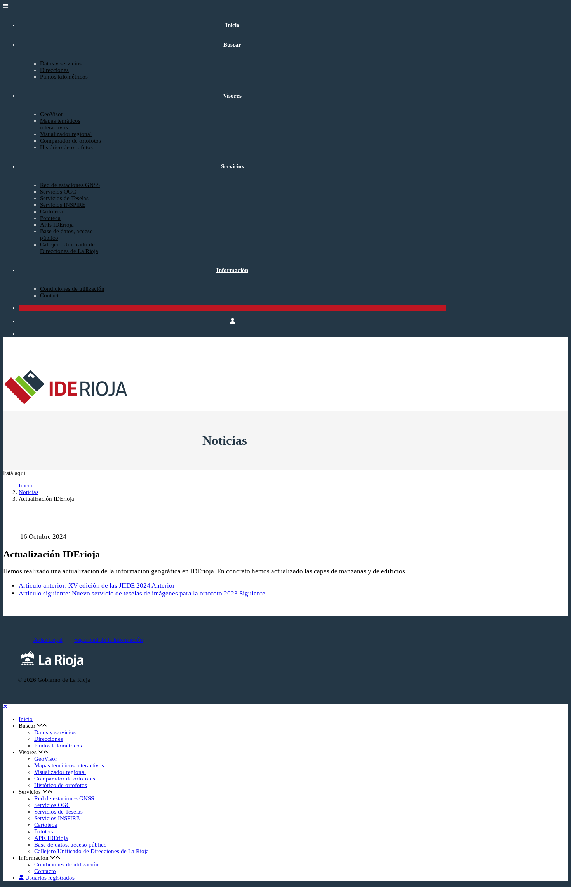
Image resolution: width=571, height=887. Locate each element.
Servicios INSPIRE (62, 205)
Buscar (232, 45)
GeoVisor (51, 114)
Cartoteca (51, 211)
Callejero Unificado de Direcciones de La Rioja (69, 247)
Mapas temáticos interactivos (60, 124)
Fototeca (50, 218)
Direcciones (54, 70)
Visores (232, 96)
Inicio (232, 25)
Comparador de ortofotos (70, 141)
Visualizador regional (66, 134)
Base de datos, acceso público (70, 845)
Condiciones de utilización (72, 289)
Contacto (51, 295)
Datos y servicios (61, 63)
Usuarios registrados (49, 878)
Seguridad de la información (108, 640)
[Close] (5, 707)
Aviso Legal (48, 640)
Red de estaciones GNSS (70, 185)
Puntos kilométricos (64, 76)
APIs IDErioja (57, 225)
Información (232, 270)
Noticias (28, 492)
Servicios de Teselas (64, 198)
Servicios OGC (58, 192)
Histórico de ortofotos (66, 147)
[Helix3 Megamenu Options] (5, 6)
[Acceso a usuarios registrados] (232, 321)
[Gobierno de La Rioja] (52, 667)
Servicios (232, 166)
